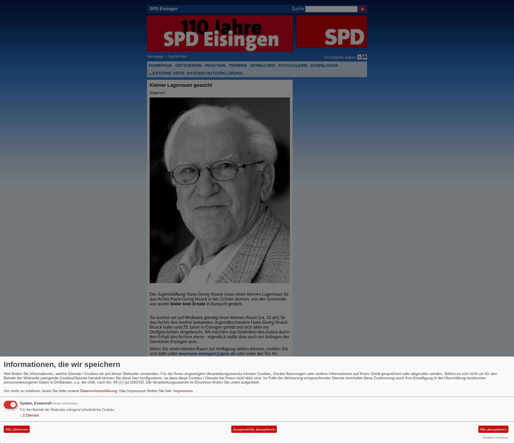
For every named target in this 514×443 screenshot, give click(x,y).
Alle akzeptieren (493, 429)
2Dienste (29, 415)
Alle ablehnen (16, 429)
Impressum (183, 391)
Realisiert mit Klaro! (495, 437)
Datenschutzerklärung (98, 391)
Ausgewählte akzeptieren (254, 429)
